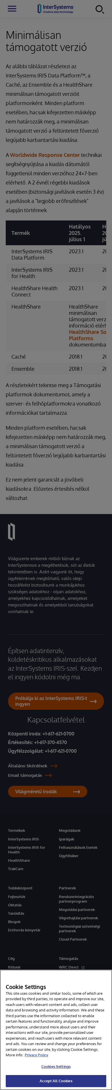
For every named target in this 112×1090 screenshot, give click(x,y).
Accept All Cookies (56, 1080)
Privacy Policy (36, 1055)
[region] (56, 1030)
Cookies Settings (56, 1066)
